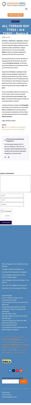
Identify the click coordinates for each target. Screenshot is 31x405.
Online (13, 347)
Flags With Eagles (7, 295)
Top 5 (21, 350)
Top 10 (25, 350)
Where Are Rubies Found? (9, 313)
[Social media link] (5, 157)
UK (11, 352)
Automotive (15, 21)
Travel (3, 352)
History (22, 342)
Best (9, 339)
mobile (9, 347)
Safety (16, 347)
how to (14, 344)
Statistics (4, 350)
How (8, 345)
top (18, 350)
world (23, 352)
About (22, 337)
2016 (7, 337)
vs (13, 352)
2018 (13, 337)
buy (21, 339)
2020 (19, 337)
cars (6, 342)
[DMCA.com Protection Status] (6, 363)
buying (23, 339)
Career (3, 342)
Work (20, 352)
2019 (16, 337)
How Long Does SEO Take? (9, 325)
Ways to (16, 352)
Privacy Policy (6, 392)
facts (9, 342)
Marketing (4, 347)
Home (4, 345)
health (19, 342)
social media (26, 347)
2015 (5, 337)
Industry (20, 345)
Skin (21, 347)
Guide (14, 342)
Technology (10, 350)
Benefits (4, 339)
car (26, 339)
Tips (15, 350)
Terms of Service (7, 394)
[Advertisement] (15, 245)
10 (2, 337)
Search (23, 381)
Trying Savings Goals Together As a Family (14, 307)
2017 (10, 337)
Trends (8, 352)
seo (19, 347)
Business (15, 339)
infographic (26, 345)
